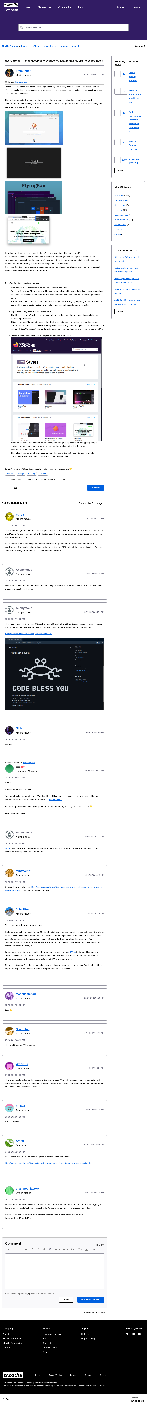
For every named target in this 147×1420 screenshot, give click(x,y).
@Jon (8, 858)
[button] (8, 495)
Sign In (137, 7)
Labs (81, 7)
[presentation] (8, 1263)
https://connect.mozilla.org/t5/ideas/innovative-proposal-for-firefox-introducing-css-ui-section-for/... (54, 1173)
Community (65, 7)
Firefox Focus (49, 1361)
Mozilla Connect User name (134, 145)
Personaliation (58, 486)
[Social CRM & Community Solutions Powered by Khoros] (137, 1414)
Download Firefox (51, 1348)
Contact (107, 1389)
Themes (45, 481)
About (6, 1348)
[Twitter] (127, 1348)
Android (46, 1357)
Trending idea (21, 82)
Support (120, 7)
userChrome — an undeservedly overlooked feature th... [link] (58, 46)
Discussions (45, 7)
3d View (76, 962)
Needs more (120, 205)
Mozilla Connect (11, 7)
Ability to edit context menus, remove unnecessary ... (128, 304)
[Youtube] (139, 1348)
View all (122, 171)
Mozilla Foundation (13, 1357)
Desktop (33, 481)
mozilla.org (36, 1389)
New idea (118, 195)
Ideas (27, 7)
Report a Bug (88, 1352)
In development (121, 220)
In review (118, 210)
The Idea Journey (63, 810)
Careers (7, 1361)
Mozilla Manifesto (12, 1352)
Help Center (87, 1348)
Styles (67, 486)
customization (37, 486)
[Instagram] (133, 1348)
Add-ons (10, 481)
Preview (100, 1259)
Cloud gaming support (133, 77)
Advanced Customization (18, 486)
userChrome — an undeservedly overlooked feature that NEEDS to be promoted (50, 61)
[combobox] (73, 27)
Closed (117, 234)
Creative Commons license (103, 1400)
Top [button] (7, 1413)
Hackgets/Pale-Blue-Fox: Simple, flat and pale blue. (30, 644)
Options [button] (139, 46)
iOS (44, 1352)
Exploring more (121, 215)
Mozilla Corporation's (16, 1397)
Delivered (119, 229)
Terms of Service (57, 1389)
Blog (44, 1366)
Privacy (76, 1389)
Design (22, 481)
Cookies (91, 1389)
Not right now (121, 225)
